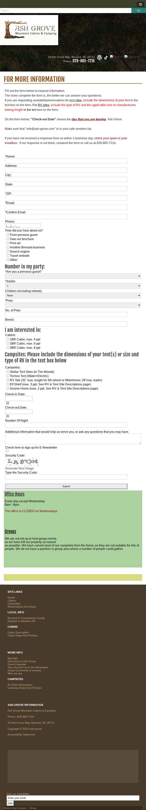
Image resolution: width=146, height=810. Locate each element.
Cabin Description (18, 632)
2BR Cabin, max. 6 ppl (25, 343)
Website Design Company (15, 808)
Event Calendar (17, 664)
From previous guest (23, 234)
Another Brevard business (27, 247)
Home (11, 597)
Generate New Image (19, 468)
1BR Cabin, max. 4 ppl (25, 339)
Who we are (15, 673)
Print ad (15, 243)
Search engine (20, 251)
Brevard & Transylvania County (26, 618)
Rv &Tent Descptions (20, 684)
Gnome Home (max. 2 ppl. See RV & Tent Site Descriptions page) (54, 388)
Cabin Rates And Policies (23, 635)
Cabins (12, 600)
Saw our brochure (22, 239)
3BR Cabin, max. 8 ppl (25, 347)
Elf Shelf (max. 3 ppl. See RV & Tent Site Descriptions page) (50, 384)
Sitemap (32, 808)
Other (13, 259)
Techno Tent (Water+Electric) (29, 376)
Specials (13, 658)
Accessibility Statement (21, 734)
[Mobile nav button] (140, 4)
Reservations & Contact (22, 606)
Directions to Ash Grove (22, 661)
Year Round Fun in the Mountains (28, 667)
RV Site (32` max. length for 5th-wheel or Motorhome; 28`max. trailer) (56, 380)
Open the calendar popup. (8, 403)
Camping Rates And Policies (24, 687)
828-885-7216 (84, 60)
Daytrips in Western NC (22, 621)
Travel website (19, 255)
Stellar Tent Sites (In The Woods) (32, 371)
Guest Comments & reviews (24, 670)
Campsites (14, 603)
